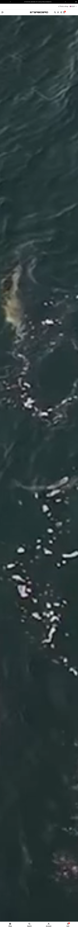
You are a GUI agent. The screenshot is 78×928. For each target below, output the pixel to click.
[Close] (76, 2)
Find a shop (64, 6)
